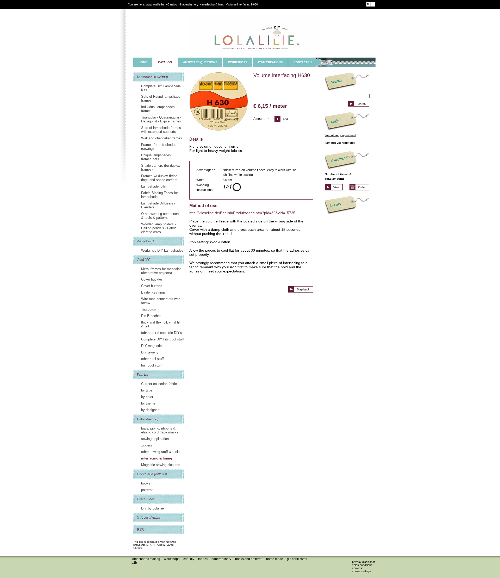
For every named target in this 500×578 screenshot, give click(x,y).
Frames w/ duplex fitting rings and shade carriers (159, 178)
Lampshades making (152, 77)
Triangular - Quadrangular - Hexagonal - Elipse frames (161, 119)
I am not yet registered (340, 142)
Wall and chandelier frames (161, 138)
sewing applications (156, 439)
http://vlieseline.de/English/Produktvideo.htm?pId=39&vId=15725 (242, 213)
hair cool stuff (151, 365)
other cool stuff (152, 359)
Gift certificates (148, 517)
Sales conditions (362, 565)
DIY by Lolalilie (152, 508)
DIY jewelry (149, 352)
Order (362, 187)
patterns (147, 490)
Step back (303, 289)
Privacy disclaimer (363, 561)
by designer (150, 410)
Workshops (145, 241)
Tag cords (148, 309)
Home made (146, 499)
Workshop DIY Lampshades (162, 250)
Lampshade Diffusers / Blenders (158, 205)
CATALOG (165, 62)
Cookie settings (361, 571)
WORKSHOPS (237, 62)
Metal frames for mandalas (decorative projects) (161, 271)
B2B (140, 529)
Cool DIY (143, 260)
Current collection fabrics (160, 384)
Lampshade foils (153, 186)
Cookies (357, 568)
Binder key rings (153, 292)
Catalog (172, 4)
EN (373, 4)
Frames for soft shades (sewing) (158, 147)
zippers (146, 445)
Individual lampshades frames (158, 109)
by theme (148, 403)
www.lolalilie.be (155, 4)
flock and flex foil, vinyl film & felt (162, 324)
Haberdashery (148, 419)
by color (147, 397)
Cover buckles (152, 279)
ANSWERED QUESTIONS (200, 62)
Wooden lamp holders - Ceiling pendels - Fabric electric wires (159, 228)
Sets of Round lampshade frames (160, 98)
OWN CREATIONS (270, 62)
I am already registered (340, 135)
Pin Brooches (151, 316)
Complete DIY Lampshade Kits (161, 88)
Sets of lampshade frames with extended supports (161, 130)
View (336, 187)
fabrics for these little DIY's (161, 333)
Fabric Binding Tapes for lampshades (159, 195)
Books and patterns (152, 474)
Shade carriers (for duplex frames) (160, 167)
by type (146, 390)
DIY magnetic (151, 346)
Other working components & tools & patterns (161, 216)
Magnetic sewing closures (160, 465)
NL (368, 4)
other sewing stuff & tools (160, 452)
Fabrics (142, 374)
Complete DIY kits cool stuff (162, 339)
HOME (143, 62)
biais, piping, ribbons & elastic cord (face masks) (160, 430)
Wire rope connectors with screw (160, 301)
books (145, 483)
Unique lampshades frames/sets (156, 157)
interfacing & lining (156, 458)
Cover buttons (151, 286)
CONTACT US (302, 62)
